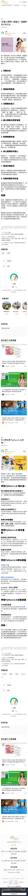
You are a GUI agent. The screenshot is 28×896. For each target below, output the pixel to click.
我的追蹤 (22, 861)
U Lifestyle (6, 878)
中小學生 (4, 674)
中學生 (11, 674)
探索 (2, 851)
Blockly (3, 542)
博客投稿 (13, 854)
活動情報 (8, 240)
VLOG (6, 851)
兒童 (3, 253)
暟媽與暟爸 (6, 311)
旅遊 (13, 238)
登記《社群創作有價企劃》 (17, 234)
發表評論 (5, 328)
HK (15, 878)
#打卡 (13, 870)
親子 (2, 19)
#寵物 (5, 870)
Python (23, 674)
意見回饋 (23, 851)
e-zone (16, 880)
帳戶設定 (10, 861)
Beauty (19, 878)
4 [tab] (17, 10)
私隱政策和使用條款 (15, 890)
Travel (11, 878)
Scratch (21, 540)
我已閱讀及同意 (14, 894)
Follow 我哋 (5, 244)
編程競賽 (22, 607)
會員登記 (24, 2)
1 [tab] (11, 10)
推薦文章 (11, 851)
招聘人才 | (11, 883)
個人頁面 (4, 861)
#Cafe (22, 870)
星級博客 (17, 851)
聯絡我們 (16, 883)
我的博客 (13, 863)
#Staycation (12, 872)
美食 (16, 238)
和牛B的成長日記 (16, 311)
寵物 (23, 238)
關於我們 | (6, 882)
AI (2, 677)
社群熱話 (16, 5)
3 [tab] (15, 10)
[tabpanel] (14, 9)
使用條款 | (16, 882)
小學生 (17, 674)
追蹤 (24, 33)
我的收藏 (16, 861)
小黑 (6, 31)
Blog (12, 880)
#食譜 (18, 870)
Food (23, 878)
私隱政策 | (22, 882)
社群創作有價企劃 (6, 5)
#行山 (9, 870)
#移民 (18, 872)
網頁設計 (8, 619)
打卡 (9, 238)
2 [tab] (13, 10)
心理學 (8, 253)
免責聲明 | (11, 882)
